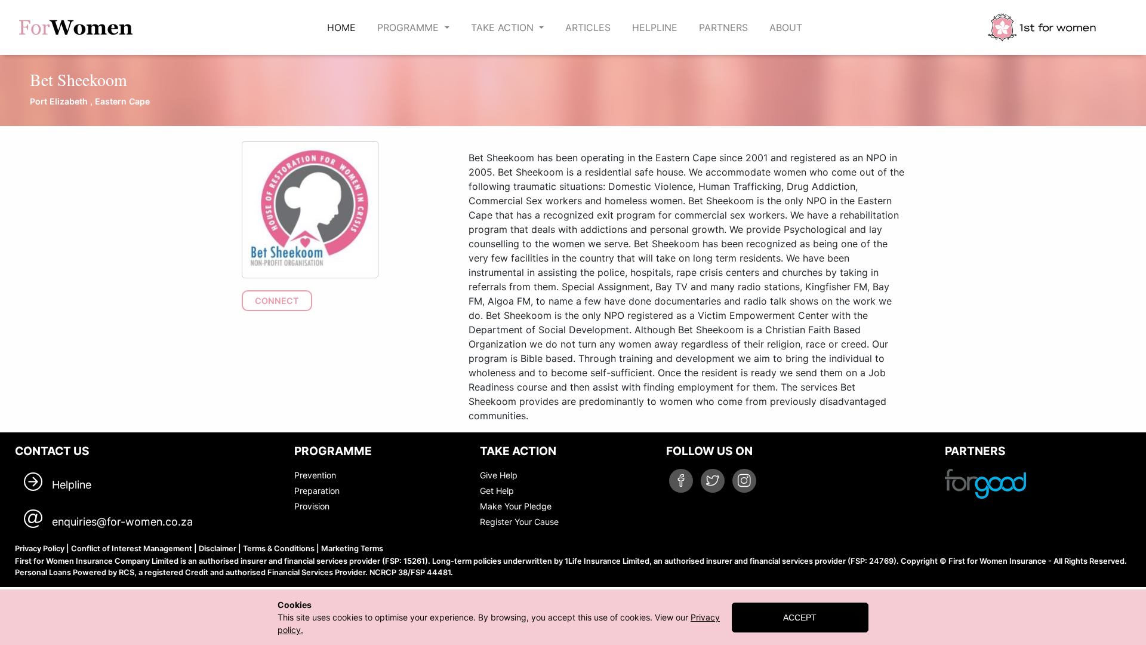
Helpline (71, 484)
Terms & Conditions (279, 548)
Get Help (497, 491)
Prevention (315, 475)
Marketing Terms (352, 548)
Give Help (498, 475)
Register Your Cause (519, 522)
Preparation (317, 491)
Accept (800, 617)
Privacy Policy (39, 548)
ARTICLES (588, 27)
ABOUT (785, 27)
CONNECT (277, 301)
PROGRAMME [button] (409, 27)
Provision (311, 506)
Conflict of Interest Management (131, 548)
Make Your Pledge (516, 506)
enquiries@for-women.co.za (122, 521)
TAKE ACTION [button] (504, 27)
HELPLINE (654, 27)
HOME (344, 27)
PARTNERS (723, 27)
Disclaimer (217, 548)
